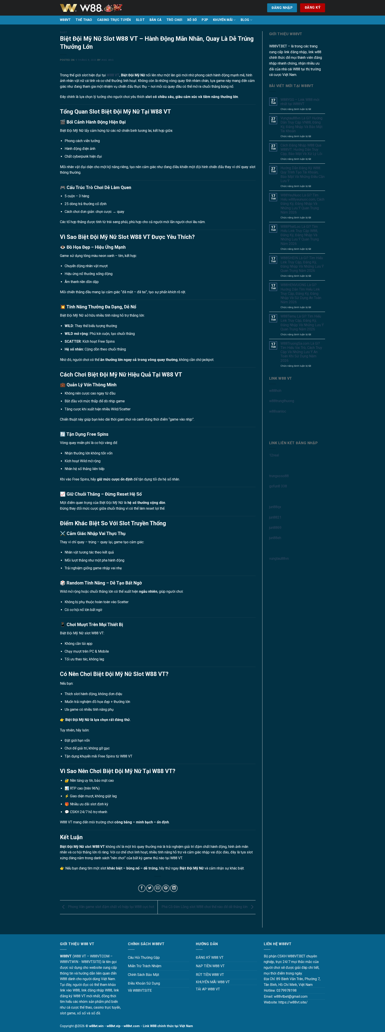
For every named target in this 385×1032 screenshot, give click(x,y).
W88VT (65, 20)
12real (274, 455)
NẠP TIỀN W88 (207, 966)
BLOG (245, 20)
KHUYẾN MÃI (223, 20)
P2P (205, 20)
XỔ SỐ (192, 20)
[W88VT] (91, 8)
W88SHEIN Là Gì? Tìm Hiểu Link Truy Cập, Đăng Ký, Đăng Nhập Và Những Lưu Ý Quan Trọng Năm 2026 (302, 264)
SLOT (140, 20)
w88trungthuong (281, 401)
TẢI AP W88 (205, 989)
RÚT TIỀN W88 (207, 975)
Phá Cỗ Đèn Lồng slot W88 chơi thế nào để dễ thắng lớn (205, 907)
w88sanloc (277, 411)
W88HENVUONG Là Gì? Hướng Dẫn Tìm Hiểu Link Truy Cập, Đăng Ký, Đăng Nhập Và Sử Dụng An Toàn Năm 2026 (301, 293)
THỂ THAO (84, 20)
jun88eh (275, 538)
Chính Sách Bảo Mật (143, 975)
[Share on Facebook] (141, 888)
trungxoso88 (279, 476)
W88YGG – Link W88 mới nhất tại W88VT (300, 102)
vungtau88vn (279, 558)
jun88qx (275, 507)
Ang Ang (107, 60)
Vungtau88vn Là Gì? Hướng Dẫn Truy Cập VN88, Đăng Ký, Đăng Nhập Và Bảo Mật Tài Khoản (301, 124)
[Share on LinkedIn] (174, 888)
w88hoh (275, 391)
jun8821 (275, 517)
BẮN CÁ (155, 20)
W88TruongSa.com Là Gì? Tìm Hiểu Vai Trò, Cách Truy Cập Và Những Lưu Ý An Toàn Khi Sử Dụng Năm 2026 (301, 352)
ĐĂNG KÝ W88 (207, 957)
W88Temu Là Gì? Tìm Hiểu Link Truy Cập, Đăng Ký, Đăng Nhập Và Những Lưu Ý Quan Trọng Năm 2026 (302, 322)
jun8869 (275, 527)
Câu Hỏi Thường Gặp (144, 957)
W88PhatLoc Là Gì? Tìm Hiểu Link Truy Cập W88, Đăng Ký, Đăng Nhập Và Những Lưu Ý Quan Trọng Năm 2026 (300, 235)
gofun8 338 (278, 486)
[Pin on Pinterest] (166, 888)
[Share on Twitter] (150, 888)
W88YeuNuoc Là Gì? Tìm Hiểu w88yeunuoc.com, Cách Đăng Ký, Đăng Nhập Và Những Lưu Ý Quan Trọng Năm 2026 (302, 203)
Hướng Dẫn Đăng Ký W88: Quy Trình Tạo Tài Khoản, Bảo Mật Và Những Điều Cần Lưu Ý (303, 174)
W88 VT (113, 75)
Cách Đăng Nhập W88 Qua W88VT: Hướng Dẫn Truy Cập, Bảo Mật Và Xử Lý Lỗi (301, 149)
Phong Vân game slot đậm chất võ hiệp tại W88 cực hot (110, 907)
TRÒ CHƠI (174, 20)
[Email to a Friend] (158, 888)
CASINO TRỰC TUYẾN (114, 20)
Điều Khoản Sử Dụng (144, 983)
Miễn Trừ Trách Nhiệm (144, 966)
